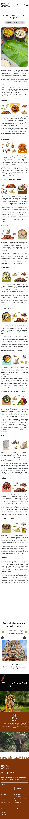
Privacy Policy (19, 805)
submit (19, 788)
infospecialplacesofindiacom (20, 800)
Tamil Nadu (14, 664)
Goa (2, 808)
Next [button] (24, 637)
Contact (21, 5)
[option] (14, 655)
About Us (4, 796)
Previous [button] (2, 637)
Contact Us (4, 799)
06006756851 (18, 796)
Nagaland (4, 814)
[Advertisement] (14, 600)
